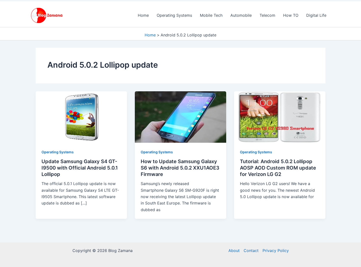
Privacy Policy (276, 250)
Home (143, 15)
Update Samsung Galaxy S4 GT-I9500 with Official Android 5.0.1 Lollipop (80, 167)
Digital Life (316, 15)
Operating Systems (174, 15)
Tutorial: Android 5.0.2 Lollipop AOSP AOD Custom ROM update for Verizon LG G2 (278, 167)
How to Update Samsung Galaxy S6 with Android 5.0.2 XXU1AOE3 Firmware (180, 167)
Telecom (267, 15)
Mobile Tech (211, 15)
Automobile (241, 15)
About (234, 250)
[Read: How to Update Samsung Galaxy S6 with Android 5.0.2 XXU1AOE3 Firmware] (180, 116)
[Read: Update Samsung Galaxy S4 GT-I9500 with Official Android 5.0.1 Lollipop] (81, 116)
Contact (251, 250)
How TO (290, 15)
